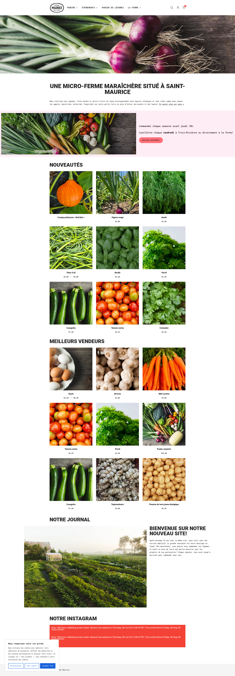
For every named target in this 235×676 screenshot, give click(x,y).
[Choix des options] (71, 248)
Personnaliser (15, 666)
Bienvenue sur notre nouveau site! (178, 531)
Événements (88, 7)
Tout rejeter (32, 666)
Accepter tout (47, 666)
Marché (71, 7)
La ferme (133, 7)
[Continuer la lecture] (71, 193)
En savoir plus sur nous (171, 104)
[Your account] (177, 7)
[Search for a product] (171, 7)
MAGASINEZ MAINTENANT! (151, 140)
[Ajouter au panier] (117, 193)
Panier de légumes (113, 7)
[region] (32, 655)
